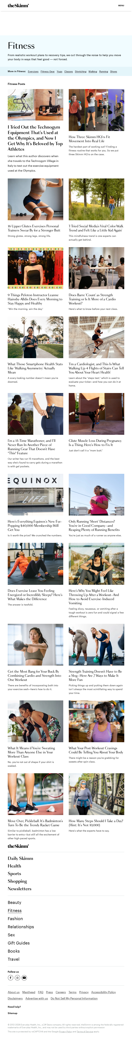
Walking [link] (93, 71)
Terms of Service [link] (85, 1031)
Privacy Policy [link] (65, 1031)
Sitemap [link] (12, 1013)
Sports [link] (14, 874)
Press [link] (49, 992)
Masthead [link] (28, 992)
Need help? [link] (14, 1006)
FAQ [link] (40, 992)
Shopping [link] (17, 881)
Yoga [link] (59, 71)
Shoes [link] (113, 71)
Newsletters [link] (19, 889)
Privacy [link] (84, 992)
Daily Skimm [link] (20, 859)
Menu (121, 5)
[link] (18, 5)
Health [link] (14, 866)
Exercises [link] (33, 71)
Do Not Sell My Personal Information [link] (74, 998)
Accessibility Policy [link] (103, 992)
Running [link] (103, 71)
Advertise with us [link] (36, 998)
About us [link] (14, 992)
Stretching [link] (80, 71)
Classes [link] (68, 71)
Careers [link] (61, 992)
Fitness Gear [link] (48, 71)
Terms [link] (72, 992)
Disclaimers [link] (15, 998)
